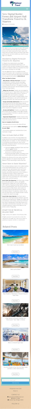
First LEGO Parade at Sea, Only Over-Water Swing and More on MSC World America (15, 367)
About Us (15, 391)
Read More (15, 252)
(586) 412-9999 (16, 398)
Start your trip (15, 382)
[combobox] (15, 380)
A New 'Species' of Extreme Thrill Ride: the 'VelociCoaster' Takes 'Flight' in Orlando (15, 319)
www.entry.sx (8, 124)
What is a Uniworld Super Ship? (15, 342)
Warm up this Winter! (15, 269)
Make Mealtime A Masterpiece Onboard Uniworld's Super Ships (15, 294)
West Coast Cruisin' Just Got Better (15, 245)
